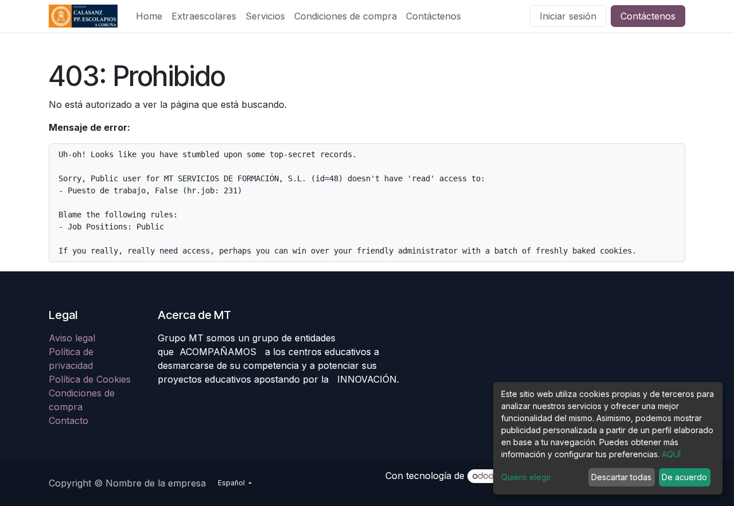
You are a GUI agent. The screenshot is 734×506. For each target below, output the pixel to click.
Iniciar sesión (568, 16)
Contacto (68, 420)
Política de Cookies (90, 379)
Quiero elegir (526, 477)
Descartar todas (621, 477)
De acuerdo (684, 477)
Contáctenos (648, 16)
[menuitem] (149, 16)
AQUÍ (671, 454)
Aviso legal (73, 338)
